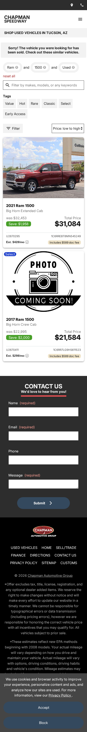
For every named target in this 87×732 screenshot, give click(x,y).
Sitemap (49, 563)
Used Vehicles (24, 548)
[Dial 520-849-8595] (82, 5)
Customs (68, 563)
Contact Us (65, 555)
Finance (18, 555)
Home (47, 548)
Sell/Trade (66, 548)
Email (21, 427)
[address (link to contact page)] (72, 5)
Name (21, 403)
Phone (13, 451)
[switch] (80, 19)
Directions (40, 555)
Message (24, 475)
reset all (9, 76)
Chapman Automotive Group (50, 575)
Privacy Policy (23, 563)
